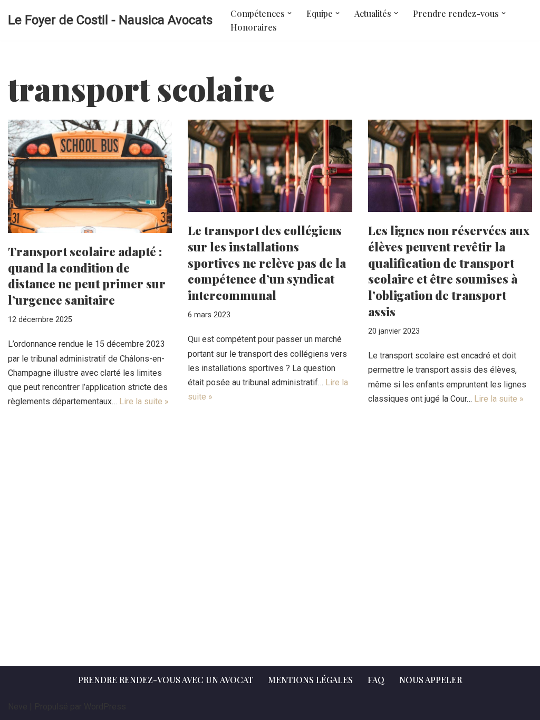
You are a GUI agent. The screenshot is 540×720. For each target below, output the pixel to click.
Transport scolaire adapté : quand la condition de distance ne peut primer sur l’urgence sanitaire (87, 276)
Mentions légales (310, 679)
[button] (289, 13)
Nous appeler (430, 679)
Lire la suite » (144, 401)
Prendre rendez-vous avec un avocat (165, 679)
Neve (17, 707)
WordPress (105, 707)
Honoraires (253, 27)
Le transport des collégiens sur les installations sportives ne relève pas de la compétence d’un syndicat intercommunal (267, 262)
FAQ (376, 679)
